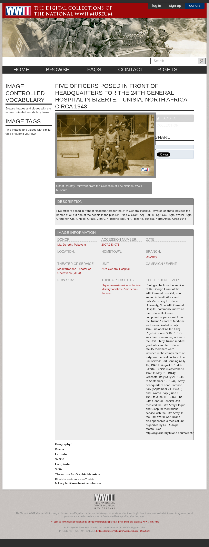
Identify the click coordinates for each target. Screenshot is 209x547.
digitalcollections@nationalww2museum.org (117, 530)
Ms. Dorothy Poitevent (71, 244)
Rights (167, 69)
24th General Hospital (115, 268)
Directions (145, 530)
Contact (130, 69)
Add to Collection (168, 119)
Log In (156, 5)
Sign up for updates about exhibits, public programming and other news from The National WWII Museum (106, 521)
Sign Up (175, 5)
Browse (57, 69)
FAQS (94, 69)
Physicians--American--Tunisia (121, 285)
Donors (194, 5)
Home (21, 69)
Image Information (76, 232)
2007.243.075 (110, 244)
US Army (151, 256)
